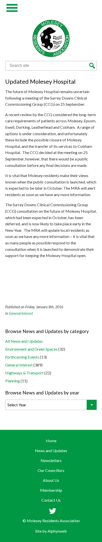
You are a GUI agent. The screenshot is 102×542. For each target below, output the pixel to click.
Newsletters (51, 460)
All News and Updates (24, 341)
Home (51, 440)
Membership (51, 490)
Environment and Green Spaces (31, 349)
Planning (12, 380)
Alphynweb (57, 531)
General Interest (21, 313)
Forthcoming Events (22, 357)
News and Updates (51, 450)
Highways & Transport (24, 372)
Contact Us (51, 500)
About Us (51, 480)
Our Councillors (51, 470)
